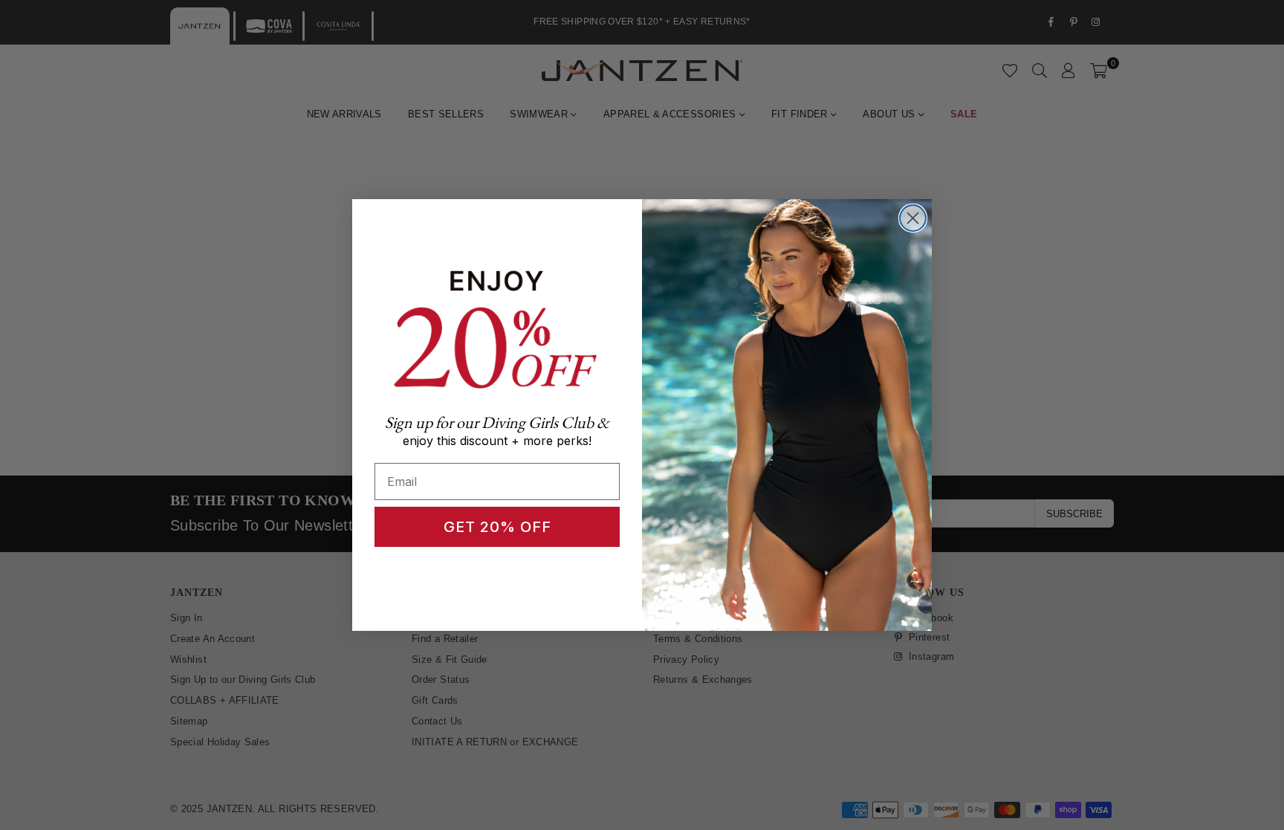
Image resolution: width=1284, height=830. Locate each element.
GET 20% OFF (497, 527)
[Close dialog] (913, 218)
